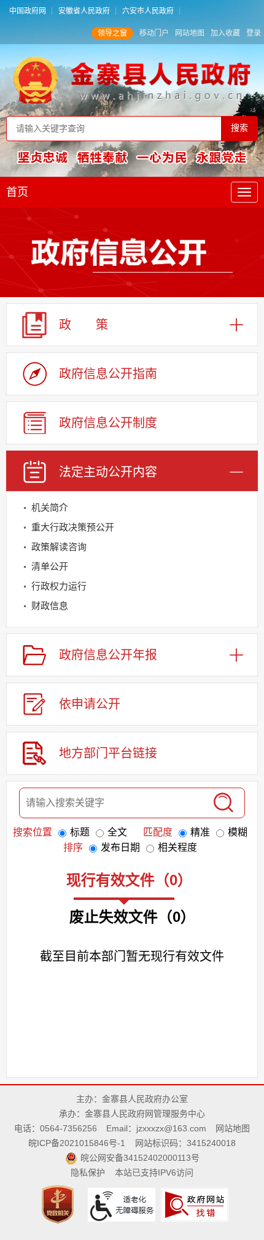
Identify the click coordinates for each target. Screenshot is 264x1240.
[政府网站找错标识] (196, 1204)
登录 (253, 33)
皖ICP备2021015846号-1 (76, 1143)
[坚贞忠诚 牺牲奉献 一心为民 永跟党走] (132, 156)
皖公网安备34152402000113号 (140, 1158)
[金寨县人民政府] (132, 79)
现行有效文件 (129, 880)
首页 (17, 192)
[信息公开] (132, 254)
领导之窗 (112, 33)
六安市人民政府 (148, 11)
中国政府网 (27, 11)
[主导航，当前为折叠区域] (244, 192)
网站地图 (189, 33)
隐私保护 (88, 1172)
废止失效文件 (132, 917)
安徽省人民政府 (84, 11)
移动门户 (154, 33)
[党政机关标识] (59, 1204)
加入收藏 (225, 33)
